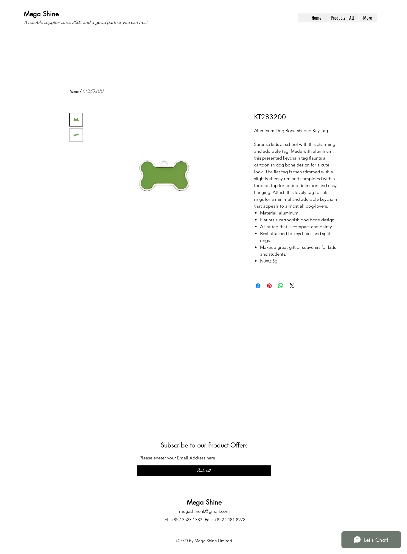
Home (74, 91)
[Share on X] (292, 285)
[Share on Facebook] (258, 285)
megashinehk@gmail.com (204, 511)
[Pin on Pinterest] (269, 285)
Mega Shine (41, 14)
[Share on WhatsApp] (280, 285)
